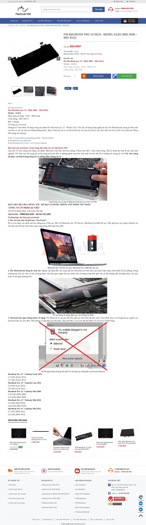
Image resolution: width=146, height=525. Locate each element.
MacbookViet (80, 524)
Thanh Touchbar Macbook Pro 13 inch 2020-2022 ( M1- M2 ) (39, 439)
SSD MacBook (81, 498)
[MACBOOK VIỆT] (23, 10)
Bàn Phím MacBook (83, 507)
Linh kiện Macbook (45, 21)
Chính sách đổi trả (15, 489)
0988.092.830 (127, 8)
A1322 (68, 88)
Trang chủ (11, 25)
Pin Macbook (99, 321)
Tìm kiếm (98, 9)
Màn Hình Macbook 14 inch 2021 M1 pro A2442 (127, 442)
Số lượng (67, 76)
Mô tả (10, 103)
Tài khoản (132, 1)
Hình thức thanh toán (16, 498)
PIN (75, 88)
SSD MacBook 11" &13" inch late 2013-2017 (83, 448)
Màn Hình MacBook (83, 494)
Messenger (141, 512)
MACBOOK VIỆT (30, 1)
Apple (76, 51)
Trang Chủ (14, 21)
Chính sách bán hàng (17, 503)
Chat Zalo (140, 506)
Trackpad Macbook (83, 512)
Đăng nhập (119, 1)
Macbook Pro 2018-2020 (51, 498)
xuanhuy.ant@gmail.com (129, 11)
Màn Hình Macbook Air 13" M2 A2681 (104, 443)
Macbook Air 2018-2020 (51, 489)
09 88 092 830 (127, 76)
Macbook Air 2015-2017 (51, 485)
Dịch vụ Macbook (83, 21)
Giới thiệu (12, 485)
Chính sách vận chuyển (17, 494)
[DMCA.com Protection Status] (115, 504)
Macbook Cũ (27, 21)
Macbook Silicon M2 (49, 507)
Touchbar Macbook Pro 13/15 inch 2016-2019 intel (61, 449)
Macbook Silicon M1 (49, 503)
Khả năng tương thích (15, 108)
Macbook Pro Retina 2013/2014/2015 (55, 494)
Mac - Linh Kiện (21, 25)
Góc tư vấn (99, 21)
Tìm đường (141, 500)
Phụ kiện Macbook (64, 21)
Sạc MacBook (81, 485)
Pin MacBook (80, 489)
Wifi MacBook (81, 503)
